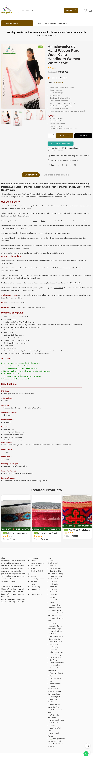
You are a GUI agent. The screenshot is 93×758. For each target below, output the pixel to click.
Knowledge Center (37, 579)
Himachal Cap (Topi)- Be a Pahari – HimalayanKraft (16, 533)
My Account (54, 644)
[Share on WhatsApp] (71, 165)
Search (69, 10)
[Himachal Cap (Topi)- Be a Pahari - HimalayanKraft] (16, 513)
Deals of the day (55, 600)
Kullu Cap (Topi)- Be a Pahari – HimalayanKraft (77, 530)
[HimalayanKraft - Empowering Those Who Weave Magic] (6, 10)
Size (2, 514)
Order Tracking (55, 655)
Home (39, 35)
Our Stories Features (57, 662)
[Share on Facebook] (62, 165)
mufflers (73, 268)
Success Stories (36, 594)
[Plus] (54, 134)
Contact (52, 597)
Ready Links (53, 23)
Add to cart (65, 136)
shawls (43, 221)
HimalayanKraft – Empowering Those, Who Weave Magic (55, 607)
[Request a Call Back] (87, 745)
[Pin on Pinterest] (66, 165)
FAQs (52, 602)
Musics (33, 584)
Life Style (34, 581)
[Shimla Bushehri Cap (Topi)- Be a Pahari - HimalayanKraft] (46, 513)
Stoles (48, 213)
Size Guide (55, 148)
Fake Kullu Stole (76, 283)
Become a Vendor (56, 568)
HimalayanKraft (58, 82)
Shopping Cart (55, 696)
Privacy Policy (55, 665)
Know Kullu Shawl (56, 641)
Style (32, 592)
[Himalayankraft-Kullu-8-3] (23, 76)
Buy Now (83, 136)
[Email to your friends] (75, 165)
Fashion (33, 560)
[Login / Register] (85, 10)
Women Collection (49, 35)
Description (30, 174)
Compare (53, 594)
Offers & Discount (42, 23)
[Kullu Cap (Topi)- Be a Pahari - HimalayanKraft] (77, 511)
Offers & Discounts (56, 652)
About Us (53, 565)
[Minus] (54, 137)
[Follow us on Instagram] (14, 602)
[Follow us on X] (2, 601)
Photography (35, 589)
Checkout (53, 581)
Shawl (21, 213)
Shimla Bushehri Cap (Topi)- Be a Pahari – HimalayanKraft (46, 533)
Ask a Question (56, 151)
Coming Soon (55, 592)
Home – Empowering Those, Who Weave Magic (55, 626)
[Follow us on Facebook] (6, 602)
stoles (35, 221)
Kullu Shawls (57, 268)
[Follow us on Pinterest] (10, 602)
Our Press (53, 660)
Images (33, 576)
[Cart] (90, 10)
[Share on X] (58, 165)
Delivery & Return (72, 148)
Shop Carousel (55, 683)
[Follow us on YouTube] (18, 602)
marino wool (38, 233)
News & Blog (35, 586)
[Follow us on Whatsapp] (23, 602)
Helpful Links (62, 23)
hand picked (58, 288)
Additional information (56, 174)
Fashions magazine (37, 563)
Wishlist (52, 725)
